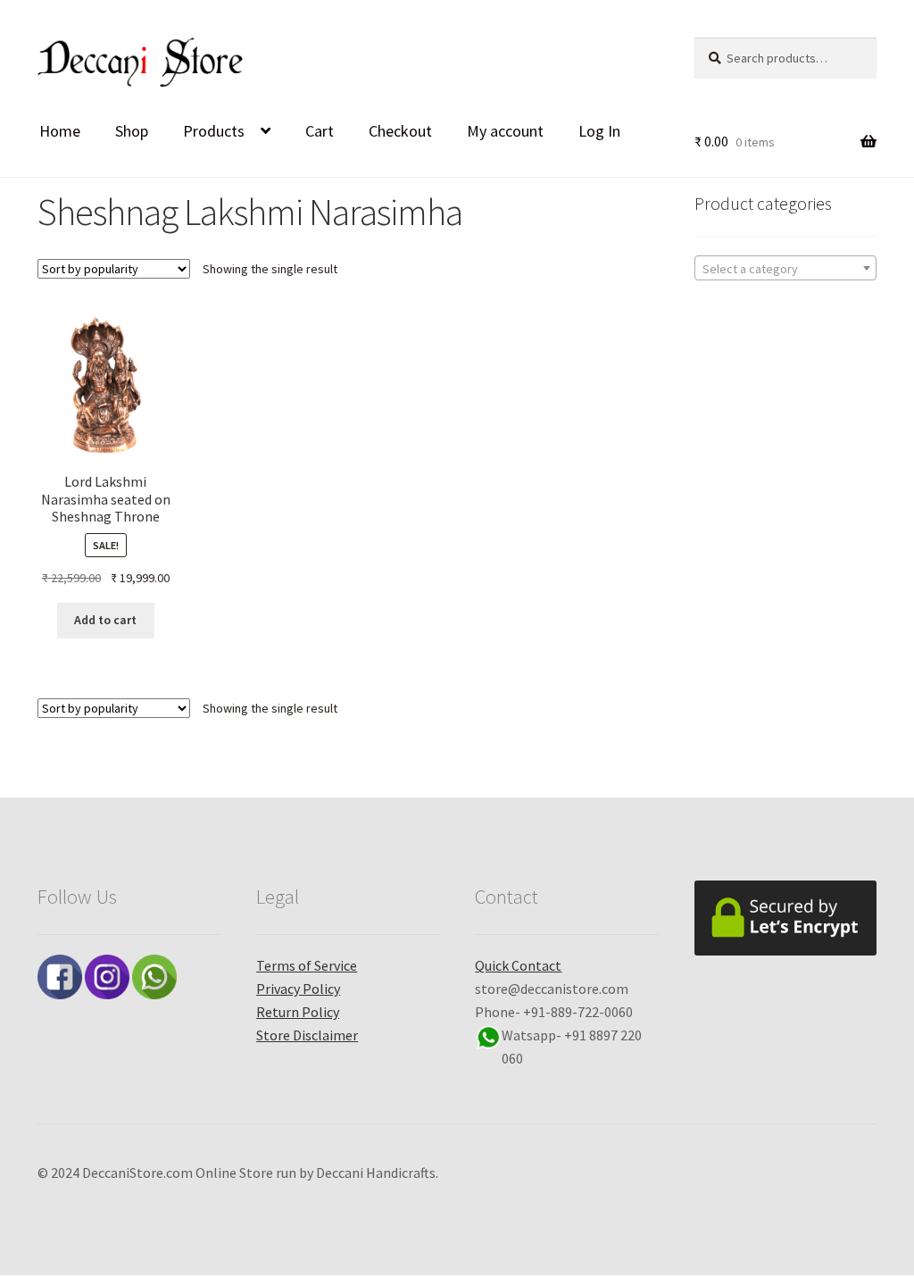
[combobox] (785, 267)
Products (214, 131)
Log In (599, 131)
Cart (319, 131)
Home (59, 131)
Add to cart (105, 620)
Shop (131, 131)
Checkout (400, 131)
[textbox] (785, 268)
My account (505, 131)
